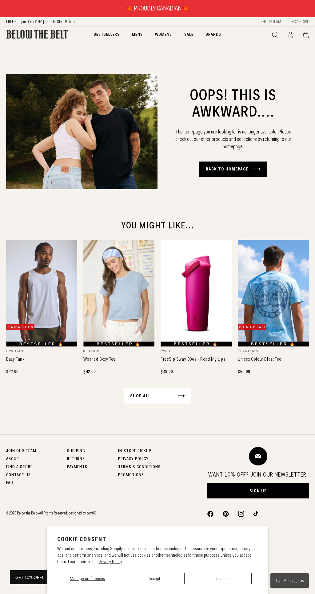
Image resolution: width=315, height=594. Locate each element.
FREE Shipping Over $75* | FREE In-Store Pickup (40, 21)
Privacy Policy (110, 561)
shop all (140, 396)
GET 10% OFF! (29, 577)
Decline (221, 578)
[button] (275, 35)
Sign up (258, 491)
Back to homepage (227, 169)
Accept (154, 578)
